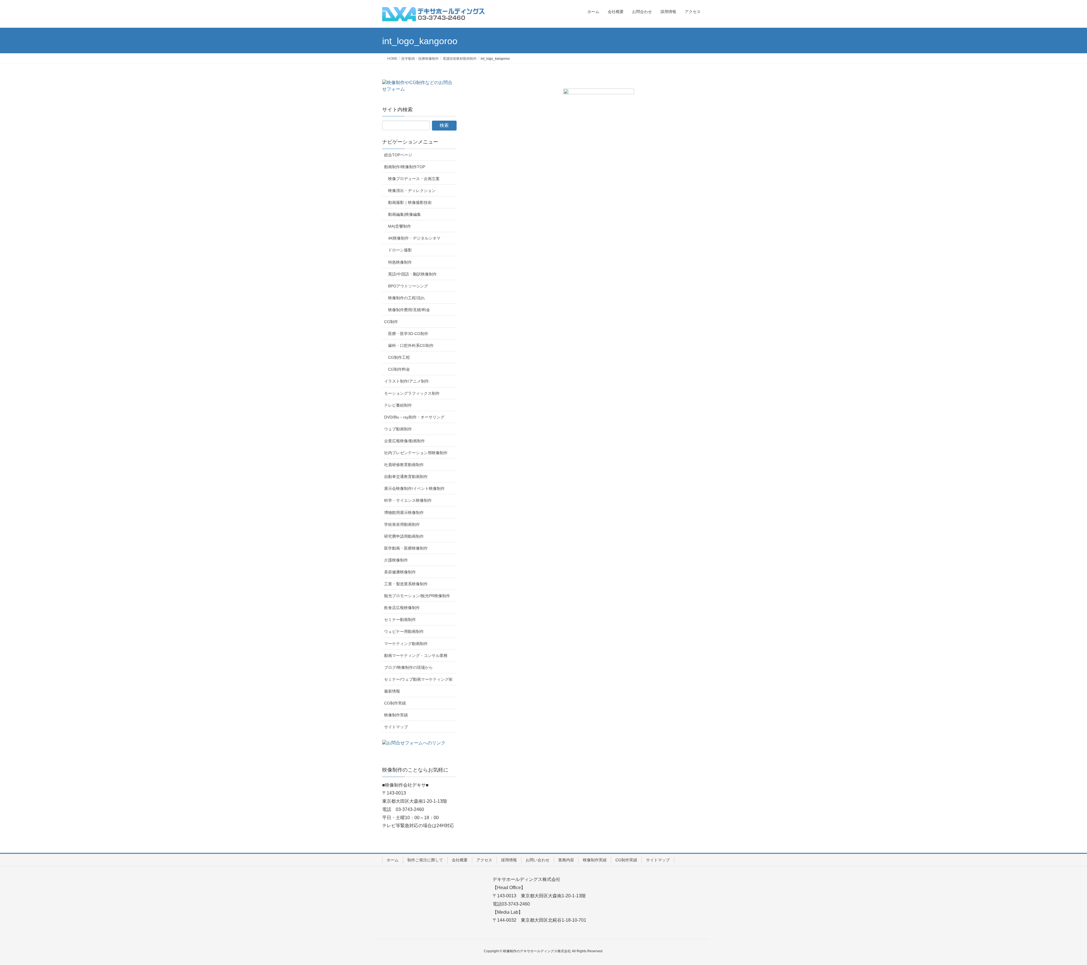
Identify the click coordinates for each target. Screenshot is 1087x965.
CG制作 (391, 321)
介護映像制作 (396, 560)
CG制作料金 (399, 369)
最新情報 (392, 691)
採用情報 (509, 860)
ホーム (393, 860)
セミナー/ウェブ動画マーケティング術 (418, 679)
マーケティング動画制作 (406, 643)
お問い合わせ (537, 860)
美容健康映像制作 (400, 572)
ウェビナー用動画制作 (404, 631)
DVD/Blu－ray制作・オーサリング (414, 417)
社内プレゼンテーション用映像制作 (416, 453)
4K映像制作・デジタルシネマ (414, 238)
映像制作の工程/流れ (406, 298)
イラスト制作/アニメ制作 (406, 381)
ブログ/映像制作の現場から (408, 667)
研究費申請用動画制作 (404, 536)
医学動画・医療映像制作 (406, 548)
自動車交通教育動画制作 (406, 476)
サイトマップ (396, 727)
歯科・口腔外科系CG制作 (411, 345)
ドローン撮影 (400, 250)
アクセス (484, 860)
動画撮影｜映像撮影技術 (410, 202)
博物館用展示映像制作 (404, 512)
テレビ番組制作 (398, 405)
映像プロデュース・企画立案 (414, 178)
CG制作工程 (399, 357)
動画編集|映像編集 (404, 214)
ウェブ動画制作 (398, 429)
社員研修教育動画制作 (404, 464)
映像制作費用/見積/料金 (409, 310)
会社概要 (460, 860)
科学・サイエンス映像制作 (408, 500)
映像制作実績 (396, 715)
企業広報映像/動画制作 (404, 441)
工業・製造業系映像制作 (406, 584)
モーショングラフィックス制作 (412, 393)
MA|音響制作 (399, 226)
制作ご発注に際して (425, 860)
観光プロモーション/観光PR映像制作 (417, 595)
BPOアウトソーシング (408, 286)
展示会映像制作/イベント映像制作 (414, 488)
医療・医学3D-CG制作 (408, 333)
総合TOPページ (398, 155)
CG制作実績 (395, 703)
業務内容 (566, 860)
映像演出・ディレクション (412, 190)
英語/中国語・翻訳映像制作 (412, 274)
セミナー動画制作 (400, 619)
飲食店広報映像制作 (402, 607)
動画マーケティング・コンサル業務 (416, 655)
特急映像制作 (400, 262)
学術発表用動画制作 (402, 524)
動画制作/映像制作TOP (404, 167)
